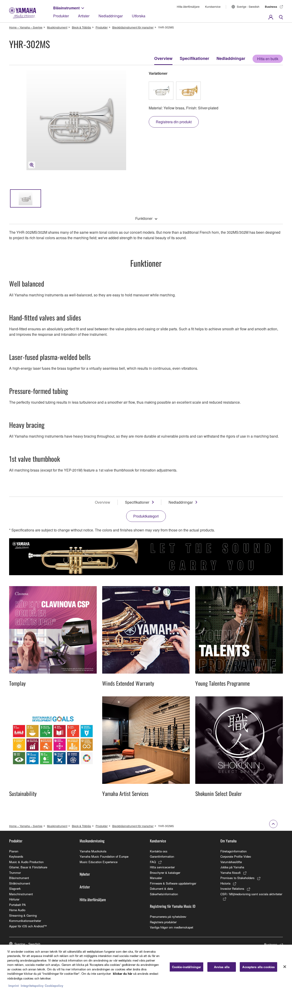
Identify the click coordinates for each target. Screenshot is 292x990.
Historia (225, 883)
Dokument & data (161, 888)
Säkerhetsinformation (164, 894)
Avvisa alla (221, 967)
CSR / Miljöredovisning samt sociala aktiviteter (251, 894)
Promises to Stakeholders (237, 878)
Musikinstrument (57, 27)
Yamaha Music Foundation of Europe (104, 856)
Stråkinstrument (19, 883)
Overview (163, 58)
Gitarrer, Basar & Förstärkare (28, 867)
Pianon (13, 851)
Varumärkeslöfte (231, 862)
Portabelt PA (17, 905)
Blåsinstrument (66, 7)
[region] (146, 967)
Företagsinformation (233, 851)
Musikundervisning (92, 841)
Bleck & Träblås (81, 27)
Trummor (15, 872)
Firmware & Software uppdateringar (173, 883)
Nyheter (85, 874)
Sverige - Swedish (248, 6)
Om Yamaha (228, 841)
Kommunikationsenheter (25, 920)
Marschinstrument (21, 894)
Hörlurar (14, 899)
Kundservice (213, 6)
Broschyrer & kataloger (165, 872)
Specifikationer (194, 58)
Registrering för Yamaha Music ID (172, 906)
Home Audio (17, 910)
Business (271, 7)
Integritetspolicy (32, 985)
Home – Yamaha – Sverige (25, 27)
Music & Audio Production (26, 862)
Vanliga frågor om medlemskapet (171, 927)
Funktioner (143, 218)
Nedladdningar (111, 15)
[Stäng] (285, 967)
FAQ (153, 862)
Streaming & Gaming (23, 915)
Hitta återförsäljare (188, 6)
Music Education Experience (98, 862)
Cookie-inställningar (186, 967)
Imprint (13, 985)
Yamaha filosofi (230, 872)
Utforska (138, 15)
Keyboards (16, 856)
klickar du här (122, 973)
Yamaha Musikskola (93, 851)
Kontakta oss (158, 851)
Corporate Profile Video (235, 856)
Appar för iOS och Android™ (28, 926)
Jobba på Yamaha (232, 867)
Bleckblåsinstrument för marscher (133, 27)
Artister (83, 15)
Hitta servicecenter (162, 867)
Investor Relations (232, 888)
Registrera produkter (163, 922)
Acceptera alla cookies (258, 967)
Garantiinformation (162, 856)
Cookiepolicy (54, 985)
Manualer (156, 878)
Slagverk (15, 888)
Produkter (61, 15)
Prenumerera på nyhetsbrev (168, 916)
